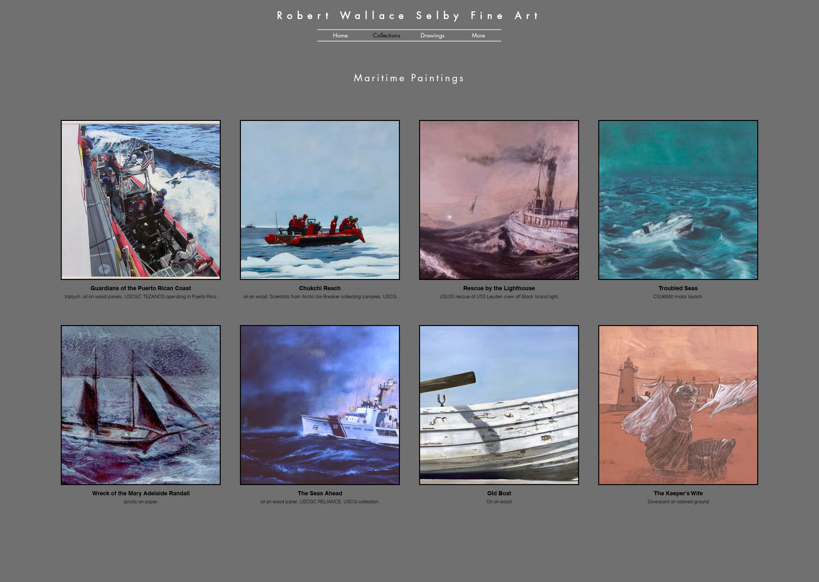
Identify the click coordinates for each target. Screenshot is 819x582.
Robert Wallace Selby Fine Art (409, 15)
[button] (478, 35)
